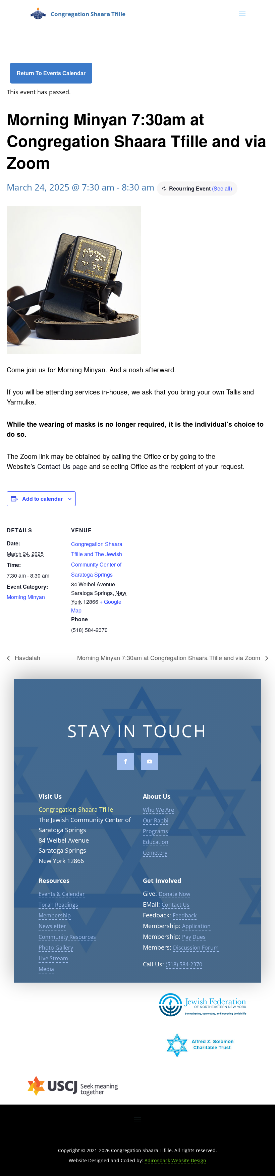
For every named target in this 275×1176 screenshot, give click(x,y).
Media (46, 969)
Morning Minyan (26, 597)
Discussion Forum (196, 947)
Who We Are (158, 809)
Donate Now (174, 894)
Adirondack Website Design (175, 1160)
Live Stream (53, 958)
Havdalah (26, 657)
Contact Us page (62, 466)
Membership (55, 915)
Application (196, 926)
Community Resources (67, 937)
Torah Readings (58, 904)
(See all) (222, 188)
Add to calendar (42, 498)
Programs (155, 831)
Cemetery (155, 852)
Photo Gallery (56, 947)
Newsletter (52, 926)
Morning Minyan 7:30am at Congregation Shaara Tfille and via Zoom (169, 657)
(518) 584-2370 (184, 964)
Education (155, 842)
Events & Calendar (62, 894)
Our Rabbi (155, 820)
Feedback (185, 915)
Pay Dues (194, 937)
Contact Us (175, 904)
